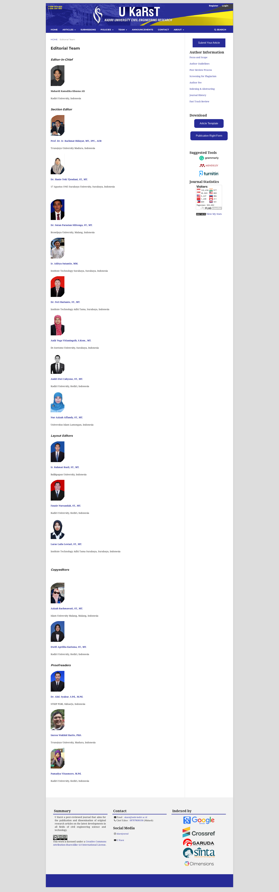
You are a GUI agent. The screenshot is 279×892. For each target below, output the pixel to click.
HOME (54, 29)
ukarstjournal (123, 834)
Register (213, 5)
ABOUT (178, 29)
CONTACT (163, 29)
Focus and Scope (198, 57)
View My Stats (214, 213)
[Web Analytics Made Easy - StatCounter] (201, 213)
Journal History (198, 95)
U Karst (120, 840)
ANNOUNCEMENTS (142, 29)
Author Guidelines (199, 63)
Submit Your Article (209, 42)
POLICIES (106, 29)
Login (225, 5)
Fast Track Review (199, 101)
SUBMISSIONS (88, 29)
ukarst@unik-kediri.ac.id (135, 817)
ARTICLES (68, 29)
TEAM (121, 29)
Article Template (209, 123)
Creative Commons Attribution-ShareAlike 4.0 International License (79, 843)
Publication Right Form (209, 135)
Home (54, 39)
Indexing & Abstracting (202, 88)
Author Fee (196, 82)
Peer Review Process (201, 69)
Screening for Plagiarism (203, 76)
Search (221, 29)
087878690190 (136, 820)
